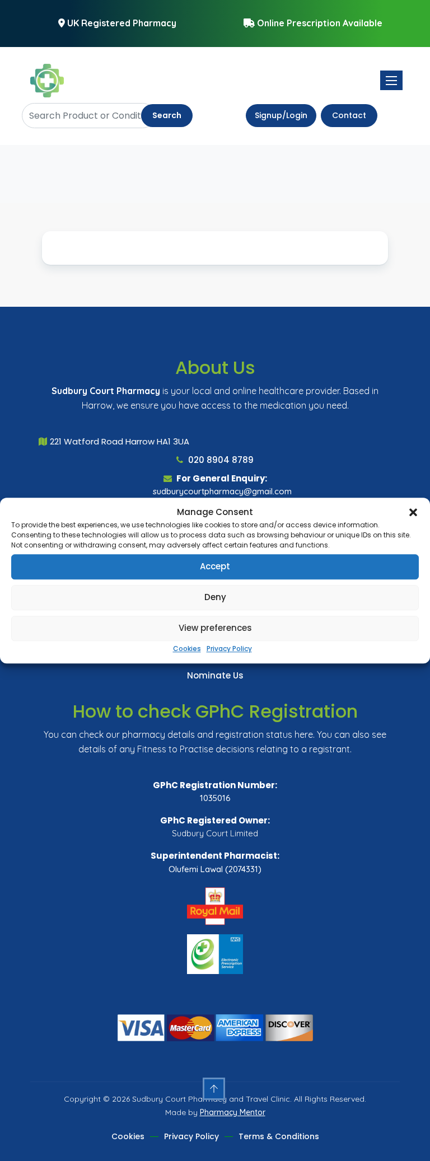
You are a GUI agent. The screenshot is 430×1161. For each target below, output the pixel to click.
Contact (349, 115)
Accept (215, 566)
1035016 (215, 798)
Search (166, 115)
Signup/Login (281, 115)
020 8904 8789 (220, 460)
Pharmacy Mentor (232, 1112)
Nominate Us (215, 675)
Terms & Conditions (279, 1136)
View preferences (215, 628)
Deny (215, 597)
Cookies (187, 648)
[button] (413, 512)
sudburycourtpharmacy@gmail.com (222, 491)
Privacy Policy (229, 648)
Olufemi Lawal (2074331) (215, 869)
